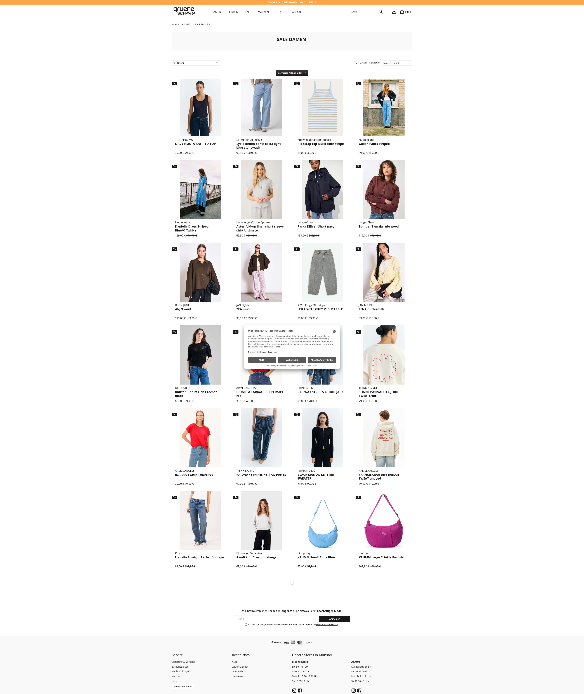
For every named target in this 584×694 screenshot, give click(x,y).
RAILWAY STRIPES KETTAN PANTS (261, 475)
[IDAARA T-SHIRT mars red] (200, 437)
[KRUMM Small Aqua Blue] (322, 520)
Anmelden (334, 619)
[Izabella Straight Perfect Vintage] (200, 520)
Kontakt (176, 676)
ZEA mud (243, 309)
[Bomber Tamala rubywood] (384, 189)
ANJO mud (183, 309)
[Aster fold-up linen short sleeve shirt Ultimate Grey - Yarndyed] (261, 189)
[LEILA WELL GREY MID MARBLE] (322, 272)
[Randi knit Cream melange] (261, 520)
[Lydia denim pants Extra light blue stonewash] (261, 107)
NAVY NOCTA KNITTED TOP (195, 144)
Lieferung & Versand (183, 661)
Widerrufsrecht (240, 666)
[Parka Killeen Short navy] (322, 189)
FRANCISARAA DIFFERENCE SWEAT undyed (379, 476)
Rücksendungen (181, 671)
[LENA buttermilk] (384, 272)
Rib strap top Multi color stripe (320, 144)
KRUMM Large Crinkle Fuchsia (381, 557)
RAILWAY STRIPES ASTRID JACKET (322, 392)
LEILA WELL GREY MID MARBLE (320, 309)
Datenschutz (239, 671)
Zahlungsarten (180, 666)
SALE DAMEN (291, 39)
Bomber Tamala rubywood (379, 226)
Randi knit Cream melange (256, 557)
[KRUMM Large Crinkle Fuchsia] (384, 520)
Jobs (174, 681)
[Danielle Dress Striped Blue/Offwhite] (200, 189)
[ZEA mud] (261, 272)
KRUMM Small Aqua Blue (316, 557)
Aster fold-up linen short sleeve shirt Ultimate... (260, 228)
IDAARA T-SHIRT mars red (194, 475)
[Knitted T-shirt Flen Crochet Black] (200, 355)
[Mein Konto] (394, 12)
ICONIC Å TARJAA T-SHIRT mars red (259, 394)
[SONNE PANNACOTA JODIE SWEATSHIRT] (384, 355)
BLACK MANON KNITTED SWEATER (315, 476)
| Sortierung (374, 62)
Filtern (180, 62)
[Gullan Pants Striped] (384, 107)
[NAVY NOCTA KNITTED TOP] (200, 107)
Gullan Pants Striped (374, 144)
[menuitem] (216, 12)
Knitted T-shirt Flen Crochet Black (196, 394)
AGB (234, 661)
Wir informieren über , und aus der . (292, 611)
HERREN (312, 2)
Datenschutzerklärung (327, 624)
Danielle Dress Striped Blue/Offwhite (192, 228)
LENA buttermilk (371, 309)
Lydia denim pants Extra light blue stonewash (258, 146)
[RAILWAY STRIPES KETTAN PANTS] (261, 437)
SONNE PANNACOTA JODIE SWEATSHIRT (379, 394)
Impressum (238, 676)
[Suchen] (380, 12)
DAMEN (302, 2)
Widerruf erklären (183, 686)
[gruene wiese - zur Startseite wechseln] (184, 11)
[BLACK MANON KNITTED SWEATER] (322, 437)
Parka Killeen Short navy (315, 226)
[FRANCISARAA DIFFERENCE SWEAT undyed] (384, 437)
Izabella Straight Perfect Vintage (199, 557)
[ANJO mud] (200, 272)
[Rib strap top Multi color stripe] (322, 107)
